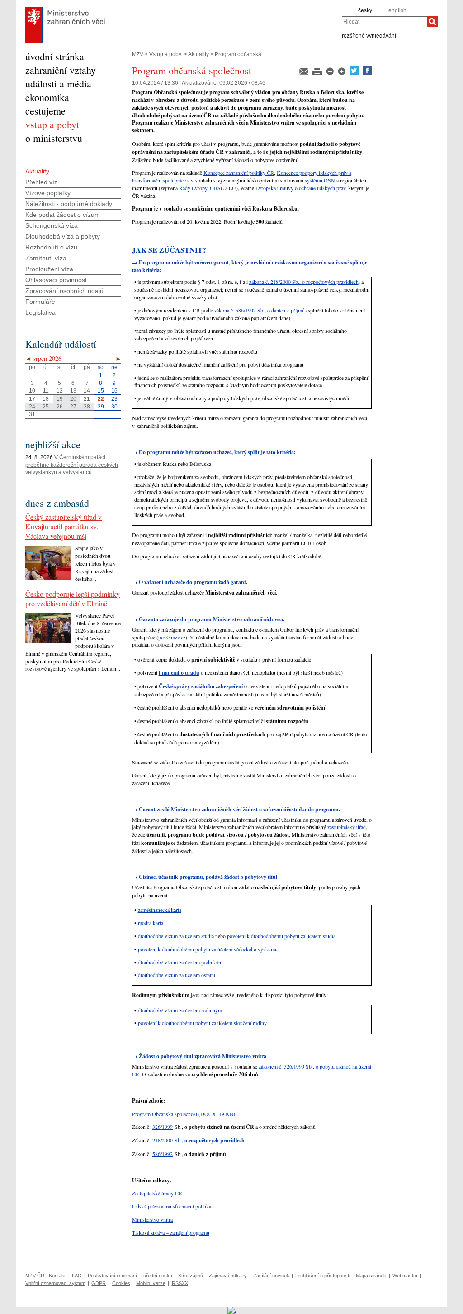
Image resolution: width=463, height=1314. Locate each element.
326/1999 (162, 1126)
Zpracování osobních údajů (64, 290)
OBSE (217, 188)
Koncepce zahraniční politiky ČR (238, 172)
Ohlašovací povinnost (56, 279)
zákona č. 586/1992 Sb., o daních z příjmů (259, 310)
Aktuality (198, 54)
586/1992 (162, 1153)
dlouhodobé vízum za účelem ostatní (176, 974)
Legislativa (40, 312)
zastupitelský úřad (346, 826)
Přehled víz (41, 182)
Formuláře (40, 301)
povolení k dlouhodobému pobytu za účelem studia (281, 936)
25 (46, 406)
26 (60, 406)
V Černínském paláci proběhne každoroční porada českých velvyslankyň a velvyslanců (71, 465)
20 (73, 399)
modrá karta (150, 922)
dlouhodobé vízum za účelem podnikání (180, 962)
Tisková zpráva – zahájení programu (170, 1232)
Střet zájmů (190, 1275)
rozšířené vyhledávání (369, 35)
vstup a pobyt (52, 124)
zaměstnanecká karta (159, 909)
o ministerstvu (53, 137)
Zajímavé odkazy (228, 1275)
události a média (58, 83)
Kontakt (57, 1275)
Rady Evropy (193, 188)
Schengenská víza (51, 225)
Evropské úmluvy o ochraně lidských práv (300, 188)
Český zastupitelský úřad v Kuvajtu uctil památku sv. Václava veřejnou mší (63, 526)
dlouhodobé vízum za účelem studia (176, 936)
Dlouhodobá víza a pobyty (62, 236)
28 (87, 406)
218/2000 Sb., (198, 1140)
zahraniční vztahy (60, 70)
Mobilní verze (150, 1283)
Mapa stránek (371, 1275)
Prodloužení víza (49, 269)
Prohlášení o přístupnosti (322, 1275)
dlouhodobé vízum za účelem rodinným (180, 1010)
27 (73, 406)
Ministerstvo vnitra (152, 1219)
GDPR (98, 1283)
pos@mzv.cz (171, 637)
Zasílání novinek (271, 1275)
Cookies (121, 1283)
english (397, 10)
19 (60, 399)
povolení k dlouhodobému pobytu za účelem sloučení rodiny (202, 1022)
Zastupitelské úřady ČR (157, 1193)
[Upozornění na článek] (304, 73)
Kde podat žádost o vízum (62, 214)
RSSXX (180, 1283)
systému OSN (320, 180)
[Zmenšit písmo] (330, 73)
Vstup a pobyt (166, 54)
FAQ (77, 1275)
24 (32, 406)
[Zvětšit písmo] (342, 73)
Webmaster (405, 1275)
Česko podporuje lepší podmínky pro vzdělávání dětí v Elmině (72, 598)
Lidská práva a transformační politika (171, 1206)
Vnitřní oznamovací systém (55, 1283)
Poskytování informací (112, 1275)
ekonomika (47, 97)
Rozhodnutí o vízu (51, 247)
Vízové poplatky (48, 193)
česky (365, 10)
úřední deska (157, 1275)
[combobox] (384, 21)
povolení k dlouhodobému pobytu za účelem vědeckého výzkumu (208, 949)
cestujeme (45, 110)
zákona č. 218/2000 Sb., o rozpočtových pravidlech (304, 281)
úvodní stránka (54, 56)
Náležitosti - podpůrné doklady (68, 203)
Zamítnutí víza (45, 258)
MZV (137, 54)
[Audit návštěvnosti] (231, 1310)
